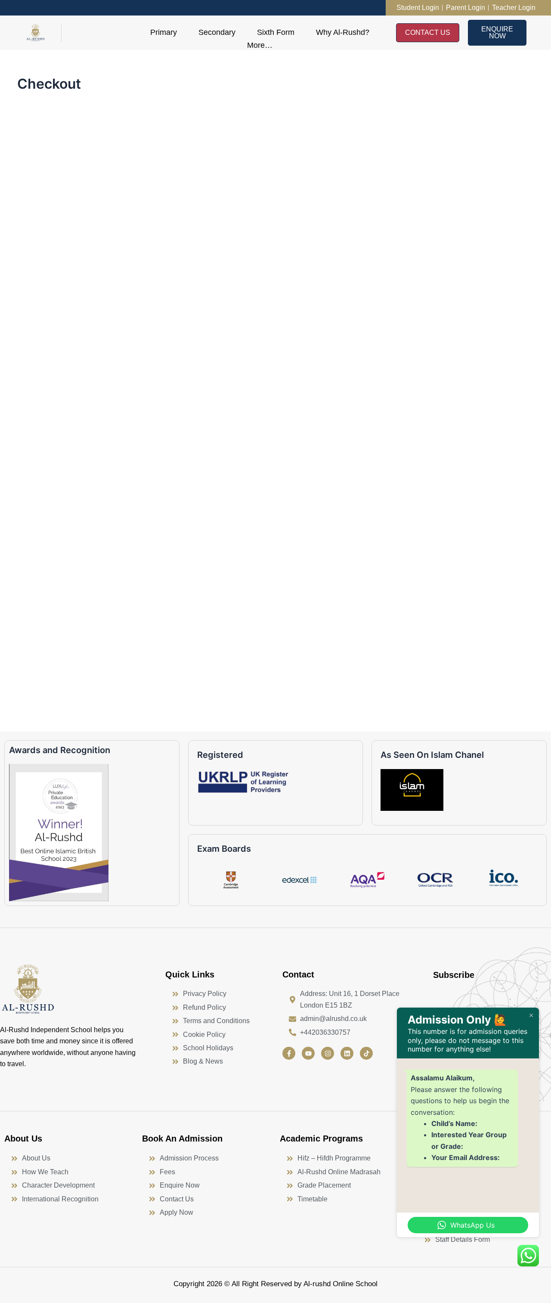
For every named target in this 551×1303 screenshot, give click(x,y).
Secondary (216, 32)
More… (259, 45)
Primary (163, 32)
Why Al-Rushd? (342, 32)
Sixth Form (275, 32)
